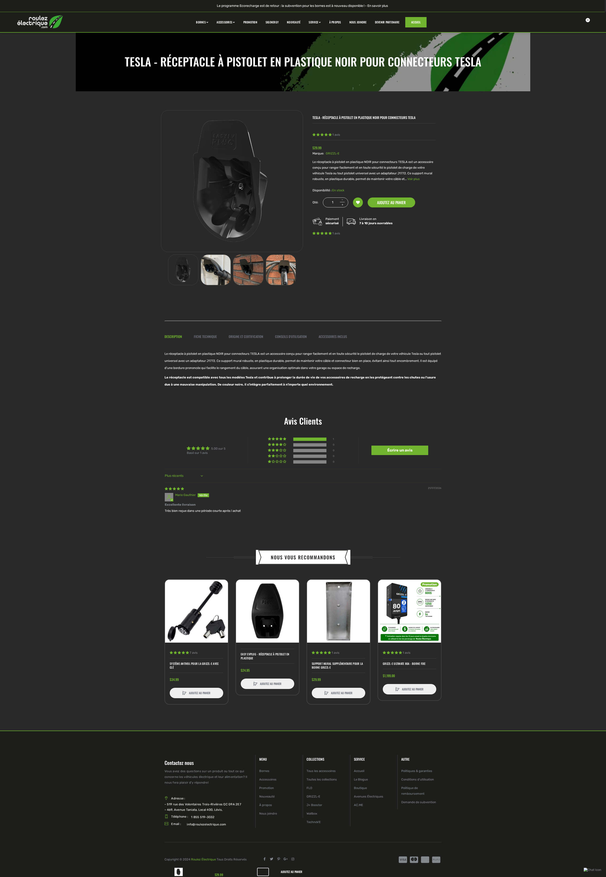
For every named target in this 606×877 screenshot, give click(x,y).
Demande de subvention (418, 802)
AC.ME (358, 805)
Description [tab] (173, 336)
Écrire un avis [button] (400, 450)
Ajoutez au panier (391, 202)
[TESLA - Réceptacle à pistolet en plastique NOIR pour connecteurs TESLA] (183, 270)
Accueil (359, 771)
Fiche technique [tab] (205, 336)
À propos (265, 805)
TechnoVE (314, 822)
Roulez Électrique (203, 859)
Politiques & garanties (416, 771)
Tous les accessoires (321, 771)
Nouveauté (267, 796)
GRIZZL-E (332, 153)
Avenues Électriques (368, 796)
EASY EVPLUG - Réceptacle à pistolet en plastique (265, 656)
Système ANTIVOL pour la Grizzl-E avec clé (194, 665)
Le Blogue (361, 779)
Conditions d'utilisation (417, 779)
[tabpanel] (303, 369)
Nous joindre (268, 813)
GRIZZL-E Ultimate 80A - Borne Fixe (404, 664)
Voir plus (413, 179)
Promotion (266, 788)
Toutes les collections (322, 779)
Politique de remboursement (412, 790)
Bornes (264, 771)
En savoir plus (377, 6)
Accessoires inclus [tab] (333, 336)
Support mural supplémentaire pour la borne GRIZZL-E (337, 665)
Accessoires (267, 779)
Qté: (315, 202)
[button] (322, 134)
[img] (174, 489)
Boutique (360, 788)
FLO (309, 788)
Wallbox (312, 813)
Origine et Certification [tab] (246, 336)
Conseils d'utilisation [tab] (291, 336)
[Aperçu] (170, 603)
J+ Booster (314, 805)
